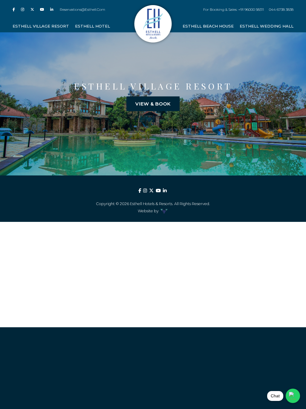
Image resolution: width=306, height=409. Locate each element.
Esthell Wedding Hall (266, 26)
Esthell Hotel (92, 26)
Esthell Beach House (208, 26)
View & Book (153, 104)
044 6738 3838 (281, 9)
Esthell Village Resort (41, 26)
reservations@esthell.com (82, 9)
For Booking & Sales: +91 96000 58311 (233, 9)
